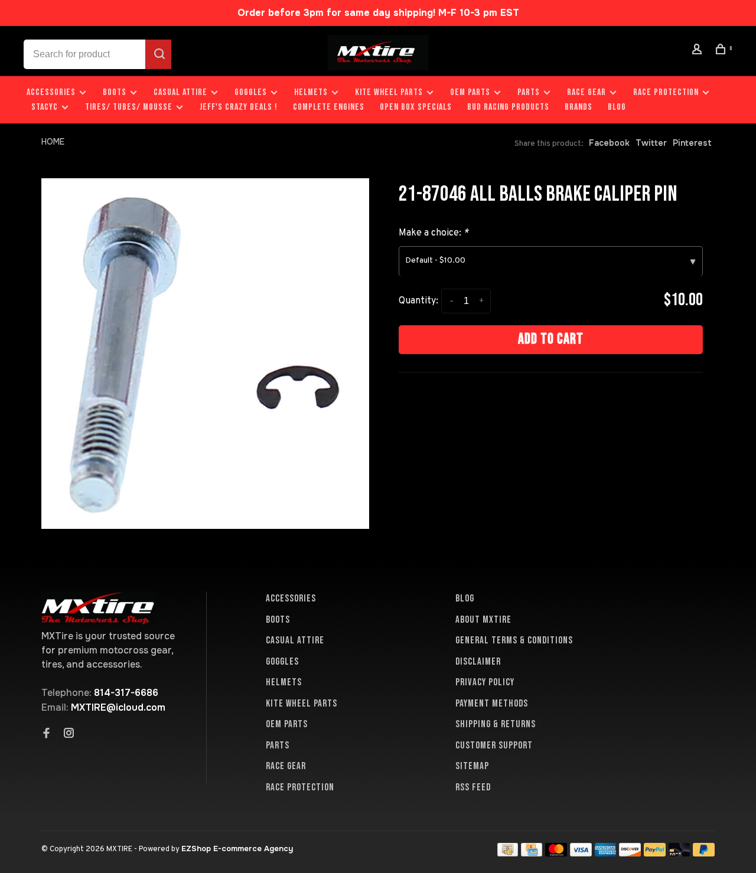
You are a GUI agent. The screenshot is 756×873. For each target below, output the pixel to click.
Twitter (651, 143)
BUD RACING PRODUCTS (508, 107)
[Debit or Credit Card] (679, 853)
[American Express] (606, 853)
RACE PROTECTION (666, 92)
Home (52, 141)
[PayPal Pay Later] (704, 853)
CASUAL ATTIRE (180, 92)
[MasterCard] (556, 853)
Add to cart (551, 339)
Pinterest (692, 143)
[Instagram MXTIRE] (69, 734)
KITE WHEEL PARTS (389, 92)
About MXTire (483, 620)
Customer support (494, 745)
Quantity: (418, 301)
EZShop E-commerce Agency (237, 848)
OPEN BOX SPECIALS (416, 107)
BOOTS (114, 92)
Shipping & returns (495, 724)
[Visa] (581, 853)
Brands (578, 107)
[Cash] (508, 853)
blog (617, 107)
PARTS (528, 92)
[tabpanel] (205, 353)
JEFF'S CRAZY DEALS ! (239, 107)
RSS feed (473, 787)
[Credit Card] (531, 853)
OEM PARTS (470, 92)
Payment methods (491, 703)
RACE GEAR (586, 92)
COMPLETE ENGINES (328, 107)
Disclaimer (478, 662)
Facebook (609, 143)
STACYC (44, 107)
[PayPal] (655, 853)
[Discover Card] (630, 853)
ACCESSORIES (51, 92)
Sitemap (472, 766)
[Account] (699, 51)
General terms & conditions (514, 640)
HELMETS (311, 92)
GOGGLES (250, 92)
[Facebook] (46, 734)
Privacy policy (484, 682)
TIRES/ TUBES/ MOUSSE (128, 107)
